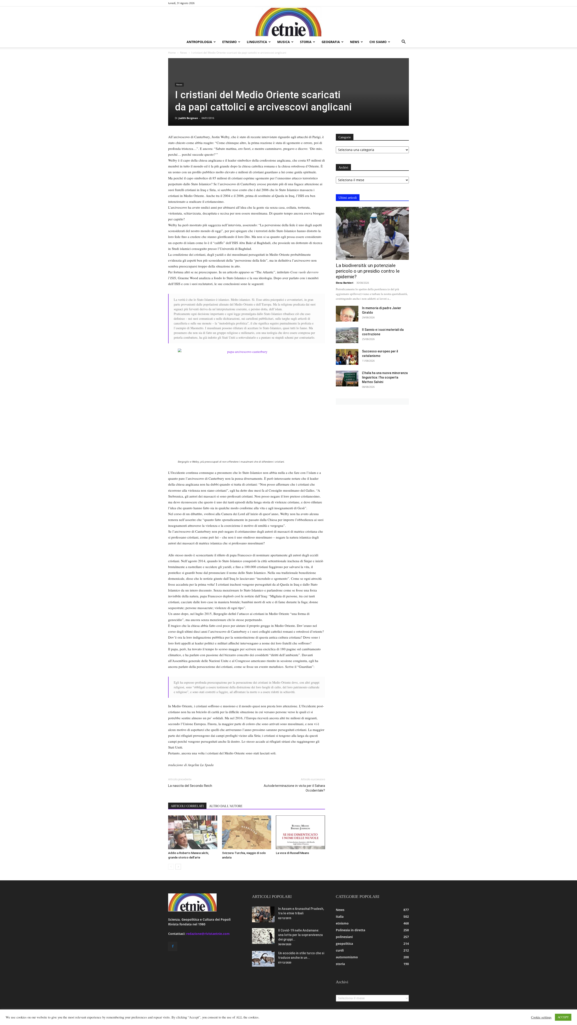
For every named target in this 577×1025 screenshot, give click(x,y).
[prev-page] (171, 867)
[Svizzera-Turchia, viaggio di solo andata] (246, 832)
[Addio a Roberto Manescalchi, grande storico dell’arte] (192, 832)
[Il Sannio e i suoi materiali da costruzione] (347, 335)
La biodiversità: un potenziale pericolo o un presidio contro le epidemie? (368, 271)
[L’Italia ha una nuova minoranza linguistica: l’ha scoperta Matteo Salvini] (347, 378)
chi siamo (378, 42)
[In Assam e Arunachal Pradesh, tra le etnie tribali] (263, 914)
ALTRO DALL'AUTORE (226, 806)
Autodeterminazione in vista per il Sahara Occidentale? (294, 788)
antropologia (199, 42)
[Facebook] (172, 946)
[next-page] (178, 867)
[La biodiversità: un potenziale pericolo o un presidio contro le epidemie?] (372, 233)
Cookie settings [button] (541, 1017)
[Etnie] (288, 22)
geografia (331, 42)
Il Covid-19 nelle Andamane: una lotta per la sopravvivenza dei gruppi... (300, 935)
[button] (403, 42)
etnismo (229, 42)
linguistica (257, 42)
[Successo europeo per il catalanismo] (347, 357)
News (183, 53)
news (354, 42)
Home (172, 53)
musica (283, 42)
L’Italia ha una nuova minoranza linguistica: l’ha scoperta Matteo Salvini (385, 377)
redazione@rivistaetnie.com (208, 933)
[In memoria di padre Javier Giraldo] (347, 314)
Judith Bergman (188, 118)
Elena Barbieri (344, 282)
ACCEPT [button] (563, 1017)
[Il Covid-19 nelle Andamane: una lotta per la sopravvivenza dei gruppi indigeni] (263, 936)
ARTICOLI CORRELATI (187, 806)
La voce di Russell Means (292, 853)
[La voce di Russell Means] (300, 832)
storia (305, 42)
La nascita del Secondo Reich (190, 786)
